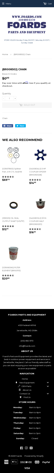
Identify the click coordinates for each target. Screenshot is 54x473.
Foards (18, 456)
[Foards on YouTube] (31, 448)
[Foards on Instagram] (26, 448)
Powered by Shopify (33, 456)
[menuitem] (27, 378)
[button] (8, 177)
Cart (49, 3)
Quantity (6, 93)
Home (5, 54)
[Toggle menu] (48, 382)
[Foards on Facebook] (21, 448)
